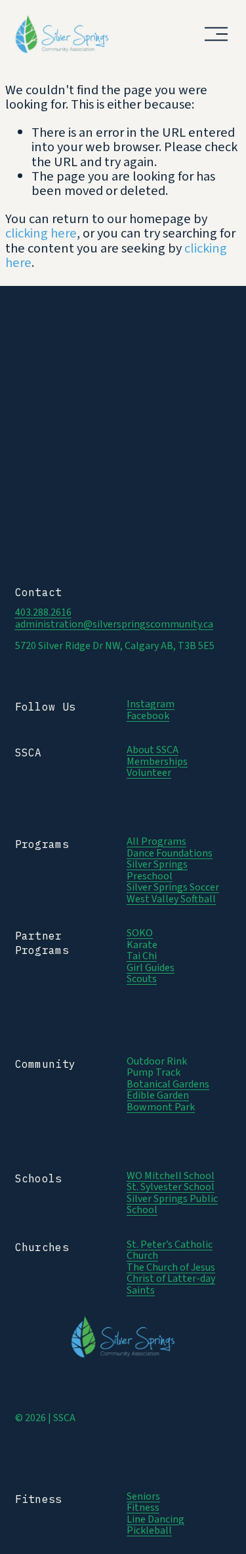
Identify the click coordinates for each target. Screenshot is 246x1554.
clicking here (41, 233)
